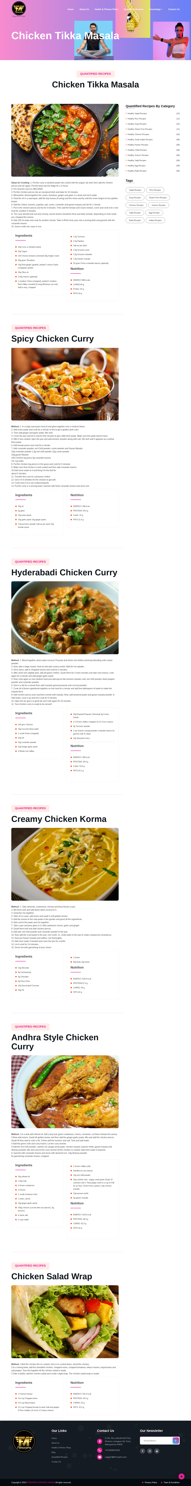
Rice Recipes (155, 190)
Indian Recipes (155, 220)
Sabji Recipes (135, 213)
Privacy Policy (151, 1482)
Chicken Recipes (136, 205)
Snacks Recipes (159, 205)
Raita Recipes (135, 220)
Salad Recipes (135, 190)
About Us (84, 9)
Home (71, 9)
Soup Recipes (135, 197)
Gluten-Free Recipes (158, 197)
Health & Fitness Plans (106, 9)
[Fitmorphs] (24, 9)
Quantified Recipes (133, 9)
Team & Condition (172, 1482)
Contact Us (174, 9)
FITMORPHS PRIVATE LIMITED (41, 1482)
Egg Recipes (154, 213)
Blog (53, 1452)
